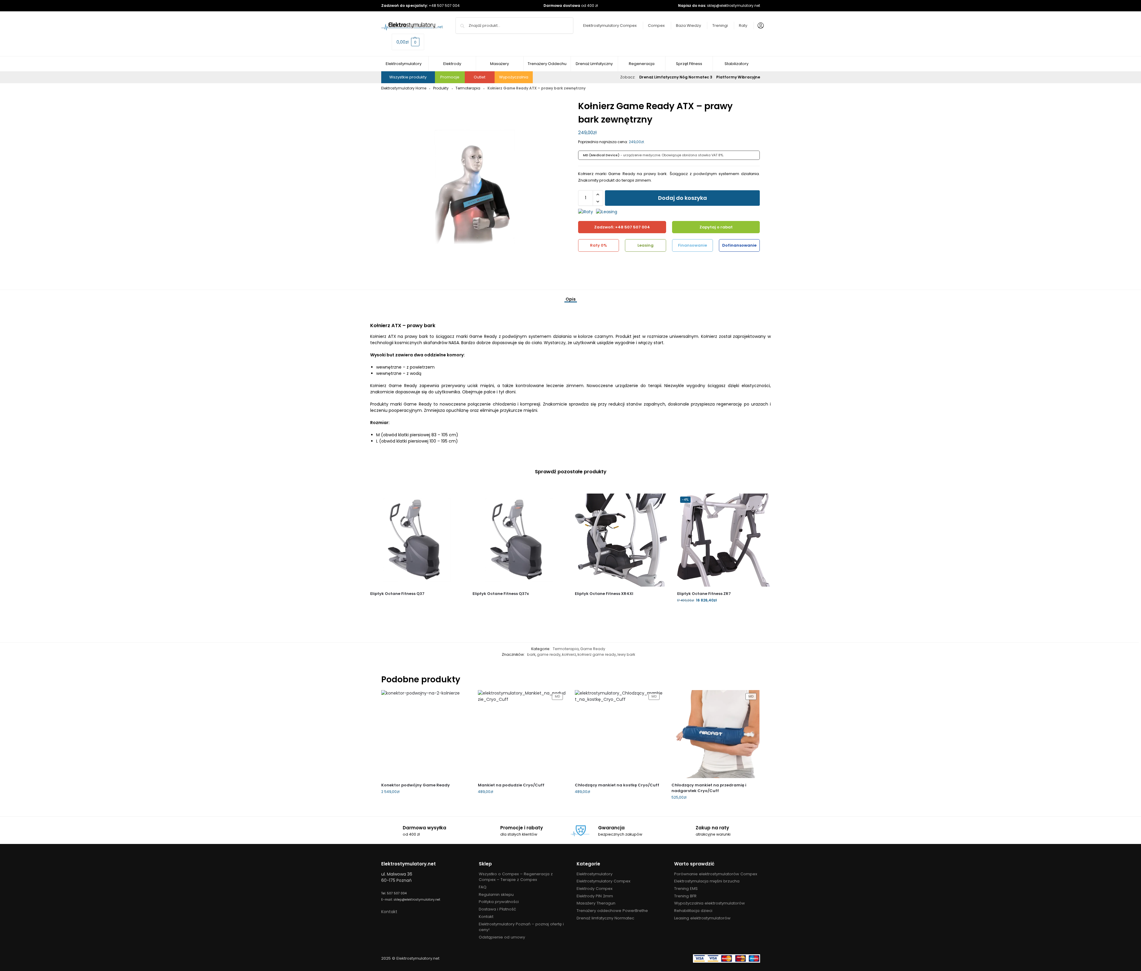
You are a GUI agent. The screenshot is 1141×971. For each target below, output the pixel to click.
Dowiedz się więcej (417, 603)
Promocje (449, 77)
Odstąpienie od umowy (502, 937)
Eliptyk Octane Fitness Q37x (501, 593)
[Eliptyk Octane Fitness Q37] (417, 540)
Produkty (441, 88)
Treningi (720, 25)
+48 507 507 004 (444, 5)
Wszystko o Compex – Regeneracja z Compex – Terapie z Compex (516, 877)
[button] (408, 42)
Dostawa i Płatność (497, 909)
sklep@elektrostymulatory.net (733, 5)
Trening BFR (685, 896)
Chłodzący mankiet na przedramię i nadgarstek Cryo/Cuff (708, 788)
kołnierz (569, 654)
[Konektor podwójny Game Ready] (425, 734)
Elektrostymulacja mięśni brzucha (706, 881)
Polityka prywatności (499, 901)
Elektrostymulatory (594, 874)
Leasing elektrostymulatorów (702, 918)
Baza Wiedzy (688, 25)
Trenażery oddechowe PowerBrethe (612, 910)
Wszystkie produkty (408, 77)
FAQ (483, 887)
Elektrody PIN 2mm (595, 896)
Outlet (479, 77)
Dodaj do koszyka (682, 198)
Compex (656, 25)
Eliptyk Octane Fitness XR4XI (604, 593)
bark (531, 654)
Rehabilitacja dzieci (693, 910)
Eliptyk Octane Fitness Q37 (397, 593)
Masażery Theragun (596, 903)
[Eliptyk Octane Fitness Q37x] (519, 540)
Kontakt (389, 912)
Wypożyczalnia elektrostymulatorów (709, 903)
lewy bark (626, 654)
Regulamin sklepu (496, 894)
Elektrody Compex (594, 888)
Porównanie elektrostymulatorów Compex (715, 874)
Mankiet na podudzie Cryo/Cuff (511, 785)
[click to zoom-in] (472, 190)
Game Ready (592, 648)
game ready (549, 654)
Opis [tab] (571, 299)
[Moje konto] (759, 26)
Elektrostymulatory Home (403, 88)
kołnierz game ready (597, 654)
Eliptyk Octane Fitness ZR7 (704, 593)
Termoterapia (468, 88)
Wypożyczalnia (513, 77)
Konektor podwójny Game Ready (415, 785)
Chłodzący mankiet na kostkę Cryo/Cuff (617, 785)
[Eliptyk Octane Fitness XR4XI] (621, 540)
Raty (743, 25)
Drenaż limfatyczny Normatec (605, 918)
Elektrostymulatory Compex (610, 25)
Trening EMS (686, 888)
